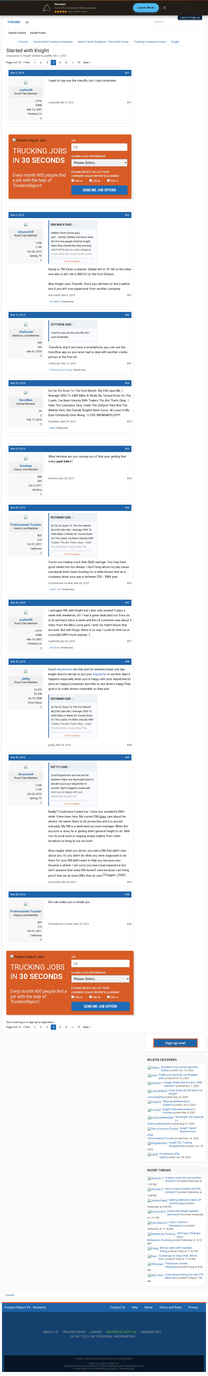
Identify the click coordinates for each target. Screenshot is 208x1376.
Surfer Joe (55, 589)
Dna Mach (55, 301)
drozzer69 (26, 232)
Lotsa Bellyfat (155, 1097)
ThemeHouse (126, 1368)
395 (39, 342)
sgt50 (162, 1157)
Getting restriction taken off (185, 1199)
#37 (127, 602)
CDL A (78, 180)
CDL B (96, 180)
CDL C (114, 180)
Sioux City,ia (35, 702)
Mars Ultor (171, 1277)
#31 (127, 72)
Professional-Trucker (61, 370)
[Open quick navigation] (195, 41)
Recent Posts (38, 32)
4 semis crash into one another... (184, 1177)
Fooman (167, 1112)
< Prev (26, 62)
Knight (27, 55)
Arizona (37, 489)
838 (39, 476)
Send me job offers (99, 190)
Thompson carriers (176, 1263)
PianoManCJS (177, 1225)
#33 (127, 314)
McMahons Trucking (159, 1240)
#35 (127, 448)
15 (78, 62)
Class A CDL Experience (88, 156)
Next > (87, 62)
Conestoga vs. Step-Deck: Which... (179, 1255)
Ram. (162, 1258)
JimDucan (26, 332)
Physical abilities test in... (177, 1101)
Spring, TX (36, 255)
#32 (127, 214)
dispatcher (100, 674)
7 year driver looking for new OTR (184, 1274)
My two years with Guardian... (177, 1247)
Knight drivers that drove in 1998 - (183, 1082)
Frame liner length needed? (183, 1211)
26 (40, 410)
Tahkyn (165, 1070)
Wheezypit (171, 1266)
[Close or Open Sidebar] (191, 41)
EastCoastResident (158, 1123)
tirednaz (26, 466)
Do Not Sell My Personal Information (102, 1336)
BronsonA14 (174, 1214)
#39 (127, 757)
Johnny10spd (177, 1203)
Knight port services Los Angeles (178, 1074)
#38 (127, 661)
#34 (127, 383)
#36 (127, 507)
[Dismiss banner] (164, 7)
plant (162, 1078)
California (36, 548)
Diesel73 (168, 1104)
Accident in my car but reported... (180, 1067)
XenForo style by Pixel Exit (104, 1363)
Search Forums (17, 32)
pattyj (52, 428)
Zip (73, 140)
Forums (14, 22)
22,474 (38, 689)
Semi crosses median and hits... (183, 1188)
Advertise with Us (121, 1332)
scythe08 (25, 90)
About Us (50, 1332)
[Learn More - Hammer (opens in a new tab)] (104, 7)
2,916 (38, 100)
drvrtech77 (171, 1180)
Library (96, 1332)
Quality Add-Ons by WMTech (104, 1365)
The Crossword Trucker (160, 1138)
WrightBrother (177, 1146)
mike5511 (170, 1085)
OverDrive (55, 647)
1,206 (38, 242)
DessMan (25, 400)
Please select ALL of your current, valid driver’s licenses (95, 173)
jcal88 (47, 55)
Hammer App (150, 1332)
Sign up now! (175, 1043)
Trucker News (74, 1332)
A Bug (163, 1251)
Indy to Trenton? (178, 1222)
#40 (127, 894)
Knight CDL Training (180, 1142)
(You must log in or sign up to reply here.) (30, 1022)
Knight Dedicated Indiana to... (179, 1109)
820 (39, 535)
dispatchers (64, 669)
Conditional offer (169, 1153)
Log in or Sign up (190, 17)
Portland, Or (35, 113)
